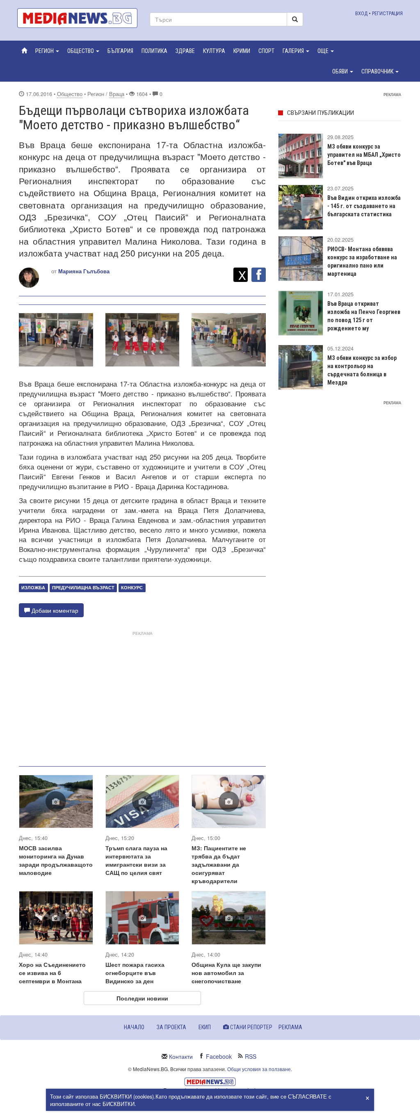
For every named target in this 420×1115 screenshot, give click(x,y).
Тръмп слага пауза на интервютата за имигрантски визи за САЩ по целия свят (136, 860)
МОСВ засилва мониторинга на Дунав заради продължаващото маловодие (56, 860)
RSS (250, 1056)
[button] (47, 51)
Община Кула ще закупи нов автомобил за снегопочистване (226, 972)
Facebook (219, 1056)
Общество (69, 94)
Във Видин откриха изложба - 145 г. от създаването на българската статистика (364, 206)
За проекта (171, 1027)
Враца (116, 94)
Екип (205, 1027)
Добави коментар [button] (54, 610)
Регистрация (387, 13)
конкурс (132, 587)
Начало (134, 1027)
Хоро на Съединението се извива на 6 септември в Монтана (52, 972)
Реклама (290, 1027)
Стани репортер (250, 1027)
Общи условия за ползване (259, 1068)
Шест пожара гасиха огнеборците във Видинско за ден (134, 972)
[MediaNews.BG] (77, 18)
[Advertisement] (142, 695)
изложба (33, 587)
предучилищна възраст (83, 587)
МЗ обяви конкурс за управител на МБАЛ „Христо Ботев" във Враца (364, 154)
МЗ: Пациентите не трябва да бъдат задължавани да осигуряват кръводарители (219, 864)
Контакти (181, 1056)
